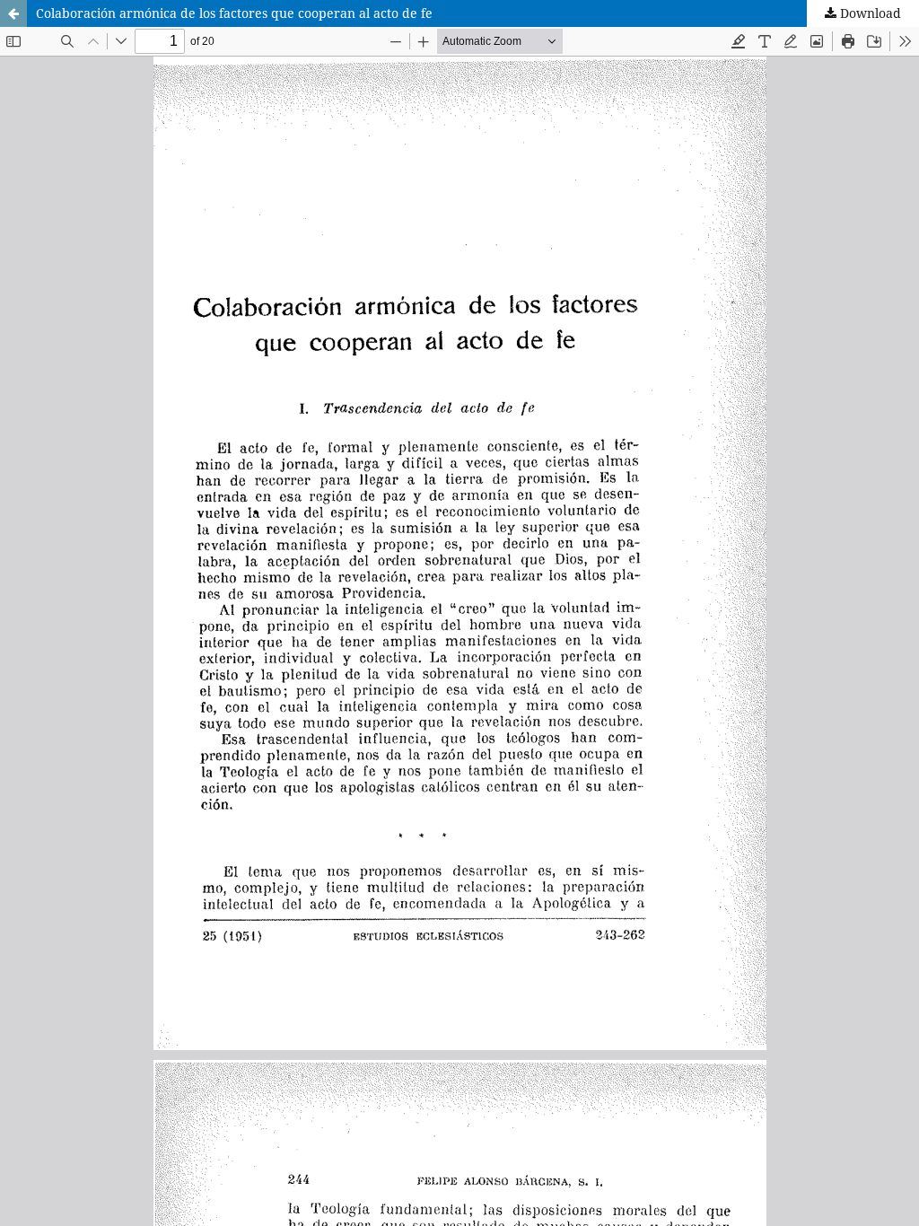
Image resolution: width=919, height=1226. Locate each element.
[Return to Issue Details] (13, 13)
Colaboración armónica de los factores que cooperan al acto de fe (234, 13)
